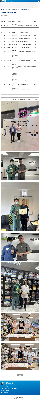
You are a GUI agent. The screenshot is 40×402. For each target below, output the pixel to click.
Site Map (17, 397)
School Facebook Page (6, 392)
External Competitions (15, 9)
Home (3, 9)
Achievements (8, 9)
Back (20, 375)
